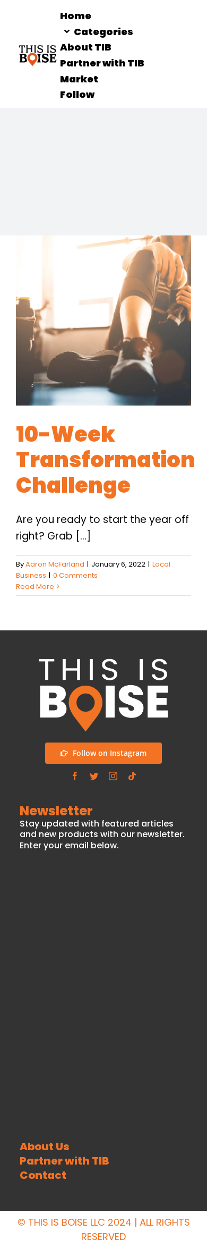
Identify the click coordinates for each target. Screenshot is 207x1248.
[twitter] (94, 776)
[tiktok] (132, 776)
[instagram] (113, 776)
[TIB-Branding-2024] (37, 48)
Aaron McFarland (54, 564)
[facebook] (75, 776)
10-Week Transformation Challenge (105, 459)
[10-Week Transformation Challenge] (103, 320)
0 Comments (75, 575)
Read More (35, 586)
